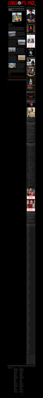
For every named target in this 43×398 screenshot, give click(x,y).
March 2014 (28, 325)
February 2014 (28, 326)
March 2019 (28, 279)
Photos (13, 6)
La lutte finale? (29, 182)
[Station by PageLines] (22, 395)
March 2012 (28, 343)
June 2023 (28, 242)
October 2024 (28, 232)
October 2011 (28, 347)
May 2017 (28, 296)
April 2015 (28, 315)
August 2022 (28, 249)
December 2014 (28, 318)
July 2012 (28, 340)
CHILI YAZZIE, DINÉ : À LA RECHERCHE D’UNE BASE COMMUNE (16, 9)
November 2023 (28, 239)
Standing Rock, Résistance (31, 157)
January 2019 (28, 281)
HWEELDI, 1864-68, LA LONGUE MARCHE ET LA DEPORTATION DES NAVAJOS (31, 128)
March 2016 (28, 307)
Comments (10, 79)
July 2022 (28, 250)
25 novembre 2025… (29, 219)
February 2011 (28, 353)
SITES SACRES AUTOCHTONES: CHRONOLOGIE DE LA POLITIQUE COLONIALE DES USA (30, 141)
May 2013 (28, 333)
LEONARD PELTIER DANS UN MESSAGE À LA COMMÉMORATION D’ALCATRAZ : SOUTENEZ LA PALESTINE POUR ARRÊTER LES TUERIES (30, 218)
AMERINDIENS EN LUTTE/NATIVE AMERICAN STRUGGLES (30, 144)
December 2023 (28, 238)
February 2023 (28, 245)
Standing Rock (28, 175)
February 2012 (28, 344)
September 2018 (28, 284)
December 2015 (28, 309)
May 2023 (28, 243)
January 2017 (28, 299)
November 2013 (28, 328)
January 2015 (28, 317)
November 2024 (28, 231)
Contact (18, 6)
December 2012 (28, 337)
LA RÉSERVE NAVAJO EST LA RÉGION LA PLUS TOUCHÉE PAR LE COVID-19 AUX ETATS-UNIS (30, 132)
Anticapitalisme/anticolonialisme (30, 177)
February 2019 (28, 280)
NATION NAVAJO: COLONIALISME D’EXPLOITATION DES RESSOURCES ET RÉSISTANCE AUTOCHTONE (30, 135)
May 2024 (28, 235)
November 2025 (28, 226)
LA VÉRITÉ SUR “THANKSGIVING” (30, 133)
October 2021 (28, 257)
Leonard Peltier (29, 158)
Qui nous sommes (21, 6)
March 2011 (28, 352)
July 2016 (28, 304)
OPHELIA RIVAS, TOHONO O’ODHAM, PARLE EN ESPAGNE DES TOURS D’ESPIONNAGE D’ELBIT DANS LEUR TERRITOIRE (30, 221)
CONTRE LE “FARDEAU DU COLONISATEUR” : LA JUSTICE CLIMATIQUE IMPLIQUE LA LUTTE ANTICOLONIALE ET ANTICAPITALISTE (30, 127)
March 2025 (28, 228)
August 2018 (28, 285)
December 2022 (28, 247)
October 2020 (28, 266)
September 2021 (28, 258)
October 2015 (28, 311)
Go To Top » (34, 365)
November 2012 (28, 338)
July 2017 (28, 294)
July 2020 (28, 268)
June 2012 (28, 341)
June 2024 (28, 234)
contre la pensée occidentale (12, 76)
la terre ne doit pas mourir (15, 77)
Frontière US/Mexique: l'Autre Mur (30, 153)
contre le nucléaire (17, 76)
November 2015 (28, 310)
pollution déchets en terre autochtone (19, 77)
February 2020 (28, 272)
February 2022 (28, 254)
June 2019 (28, 277)
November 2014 (28, 319)
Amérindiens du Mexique (30, 148)
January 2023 (28, 246)
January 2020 (28, 273)
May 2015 (28, 314)
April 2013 (28, 334)
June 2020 (28, 269)
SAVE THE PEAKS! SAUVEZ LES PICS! (31, 166)
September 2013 (28, 330)
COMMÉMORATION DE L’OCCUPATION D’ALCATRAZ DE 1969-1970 (30, 216)
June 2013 (28, 332)
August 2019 (28, 276)
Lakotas (28, 156)
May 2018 (28, 287)
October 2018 (28, 283)
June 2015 (28, 313)
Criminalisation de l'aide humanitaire (31, 181)
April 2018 (28, 288)
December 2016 (28, 300)
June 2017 (28, 295)
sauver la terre (23, 77)
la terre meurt (12, 77)
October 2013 (28, 329)
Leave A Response (24, 79)
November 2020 (28, 265)
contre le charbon (15, 76)
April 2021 (28, 261)
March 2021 (28, 262)
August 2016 (28, 303)
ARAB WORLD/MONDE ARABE (30, 172)
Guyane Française (29, 154)
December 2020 (28, 264)
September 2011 (28, 348)
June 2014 (28, 323)
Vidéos (15, 6)
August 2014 (28, 321)
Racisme (28, 183)
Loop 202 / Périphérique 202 (30, 159)
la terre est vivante (9, 77)
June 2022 (28, 251)
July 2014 (28, 322)
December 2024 (28, 230)
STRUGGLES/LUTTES (29, 176)
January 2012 (28, 345)
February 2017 (28, 298)
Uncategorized (28, 186)
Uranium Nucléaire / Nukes (30, 169)
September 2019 (28, 275)
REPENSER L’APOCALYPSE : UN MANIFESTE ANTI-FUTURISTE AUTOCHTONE (30, 137)
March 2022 (28, 253)
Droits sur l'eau (29, 151)
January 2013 (28, 336)
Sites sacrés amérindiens (30, 167)
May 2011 (28, 351)
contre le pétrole (20, 76)
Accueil (9, 6)
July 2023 (28, 241)
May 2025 (28, 227)
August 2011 (28, 349)
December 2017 (28, 291)
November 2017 (28, 292)
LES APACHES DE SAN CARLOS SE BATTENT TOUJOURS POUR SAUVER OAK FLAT (30, 214)
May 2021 (28, 260)
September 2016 (28, 302)
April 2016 (28, 306)
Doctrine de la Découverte (30, 150)
